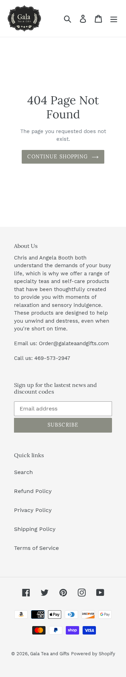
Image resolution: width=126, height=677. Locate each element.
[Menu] (113, 18)
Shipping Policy (35, 529)
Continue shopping (57, 156)
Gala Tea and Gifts (49, 653)
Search (23, 472)
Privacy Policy (33, 510)
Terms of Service (36, 548)
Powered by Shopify (93, 653)
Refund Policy (33, 491)
